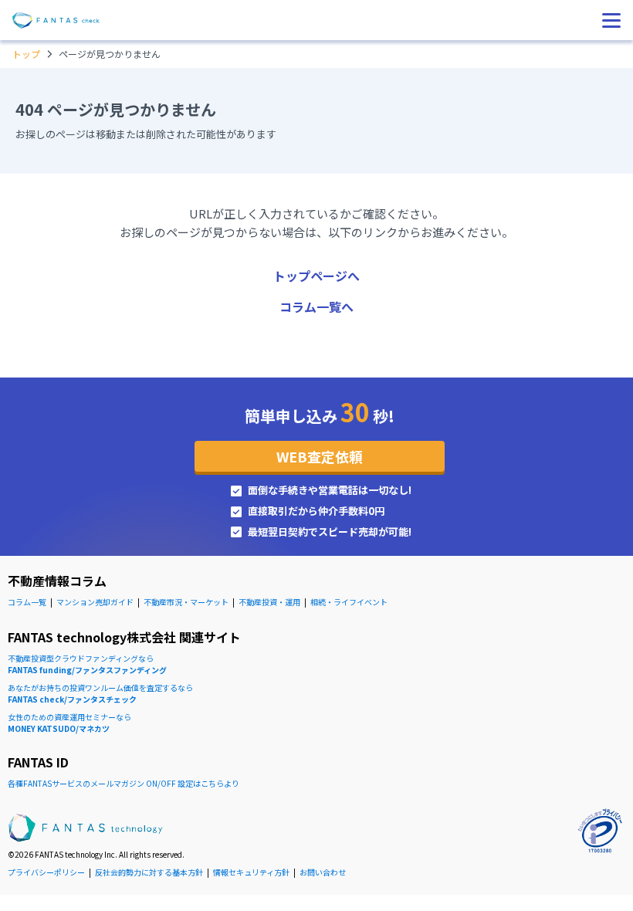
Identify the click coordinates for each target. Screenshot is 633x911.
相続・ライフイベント (349, 602)
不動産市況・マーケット (186, 602)
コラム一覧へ (316, 306)
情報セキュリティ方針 (251, 872)
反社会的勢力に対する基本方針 (149, 872)
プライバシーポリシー (46, 872)
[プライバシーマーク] (600, 831)
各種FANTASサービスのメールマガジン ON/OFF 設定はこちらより (123, 783)
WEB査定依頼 (319, 456)
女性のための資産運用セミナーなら (69, 722)
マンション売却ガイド (95, 602)
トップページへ (316, 275)
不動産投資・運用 (269, 602)
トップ (26, 53)
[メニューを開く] (611, 20)
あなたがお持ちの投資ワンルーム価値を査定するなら (100, 693)
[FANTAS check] (56, 20)
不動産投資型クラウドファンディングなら (87, 664)
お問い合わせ (323, 872)
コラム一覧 (27, 602)
